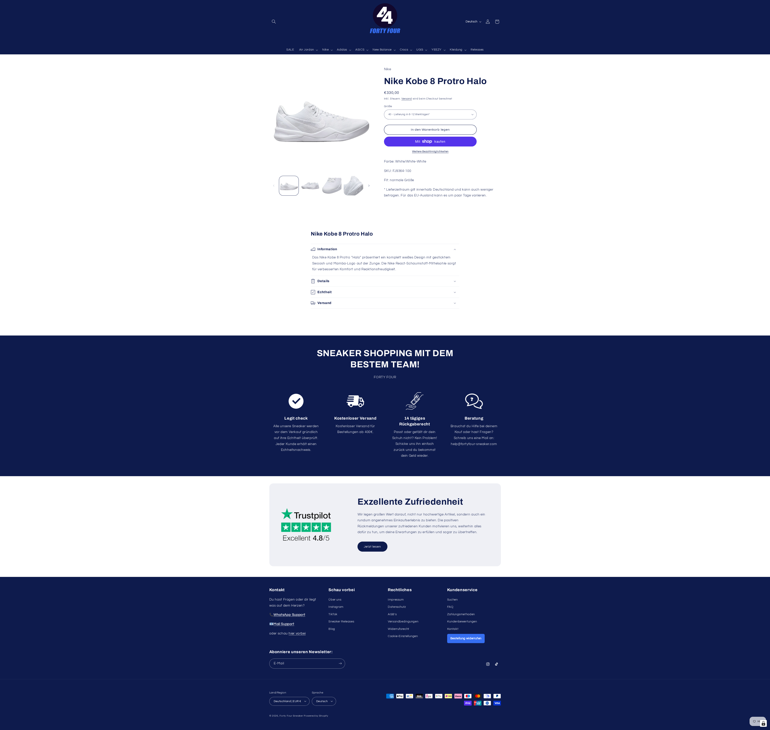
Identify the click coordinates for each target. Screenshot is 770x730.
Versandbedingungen (403, 621)
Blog (331, 628)
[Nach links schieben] (273, 185)
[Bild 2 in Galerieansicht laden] (310, 185)
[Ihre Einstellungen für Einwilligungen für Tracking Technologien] (763, 723)
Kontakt (452, 628)
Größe (388, 106)
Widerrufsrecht (398, 628)
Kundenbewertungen (462, 621)
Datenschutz (397, 606)
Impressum (396, 599)
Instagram (335, 606)
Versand (406, 99)
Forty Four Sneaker (291, 716)
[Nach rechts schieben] (369, 185)
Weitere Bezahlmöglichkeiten (430, 151)
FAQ (450, 606)
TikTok (332, 614)
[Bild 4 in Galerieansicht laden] (353, 185)
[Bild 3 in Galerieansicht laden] (332, 185)
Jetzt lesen (372, 546)
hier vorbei (297, 633)
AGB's (392, 614)
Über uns (334, 599)
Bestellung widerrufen (465, 638)
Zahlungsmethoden (461, 614)
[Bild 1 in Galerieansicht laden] (289, 185)
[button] (274, 21)
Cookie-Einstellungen (403, 635)
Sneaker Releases (341, 621)
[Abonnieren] (340, 663)
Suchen (452, 599)
